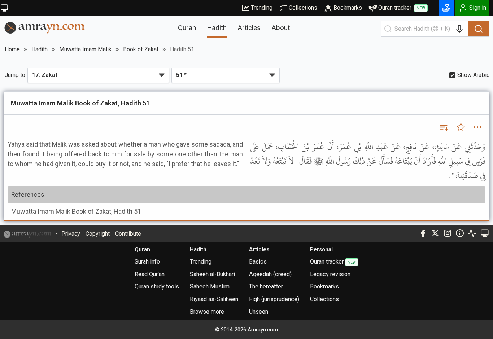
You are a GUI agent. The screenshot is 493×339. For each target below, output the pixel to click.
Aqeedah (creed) (270, 274)
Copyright (98, 233)
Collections (303, 7)
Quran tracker (401, 7)
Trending (261, 7)
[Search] (478, 28)
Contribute (128, 233)
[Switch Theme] (4, 8)
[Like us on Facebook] (423, 233)
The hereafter (266, 286)
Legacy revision (330, 274)
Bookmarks (347, 7)
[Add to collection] (443, 127)
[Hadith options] (477, 127)
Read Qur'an (150, 274)
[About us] (459, 233)
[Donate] (446, 8)
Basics (258, 261)
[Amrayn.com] (45, 27)
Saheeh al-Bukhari (212, 274)
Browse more (207, 311)
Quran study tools (157, 286)
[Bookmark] (460, 127)
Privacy (70, 233)
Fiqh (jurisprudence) (274, 299)
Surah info (147, 261)
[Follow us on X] (435, 233)
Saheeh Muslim (210, 286)
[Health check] (472, 233)
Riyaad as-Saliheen (214, 299)
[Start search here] (387, 29)
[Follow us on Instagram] (447, 233)
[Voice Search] (459, 28)
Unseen (258, 311)
